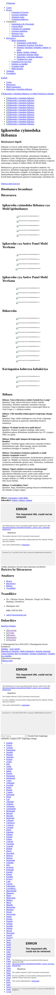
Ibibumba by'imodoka (10, 651)
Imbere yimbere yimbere (27, 52)
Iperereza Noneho (8, 626)
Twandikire (11, 73)
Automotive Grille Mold (27, 43)
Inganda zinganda (43, 651)
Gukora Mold (17, 26)
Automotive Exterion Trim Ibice (30, 45)
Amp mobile (15, 649)
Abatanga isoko (17, 17)
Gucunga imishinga (19, 15)
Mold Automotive (18, 40)
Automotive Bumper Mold (28, 54)
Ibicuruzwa (10, 38)
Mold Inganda (17, 69)
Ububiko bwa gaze (24, 59)
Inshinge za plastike (19, 64)
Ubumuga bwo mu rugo (21, 61)
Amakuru (10, 71)
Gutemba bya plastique (20, 29)
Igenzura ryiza (17, 33)
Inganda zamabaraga (38, 654)
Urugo (9, 8)
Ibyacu (9, 10)
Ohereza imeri (7, 661)
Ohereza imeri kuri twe (10, 184)
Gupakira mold (17, 66)
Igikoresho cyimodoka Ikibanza (30, 57)
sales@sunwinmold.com (16, 615)
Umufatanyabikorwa (19, 19)
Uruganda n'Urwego (19, 12)
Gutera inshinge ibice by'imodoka (15, 654)
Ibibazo (9, 586)
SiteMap (4, 649)
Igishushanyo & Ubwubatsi (22, 24)
